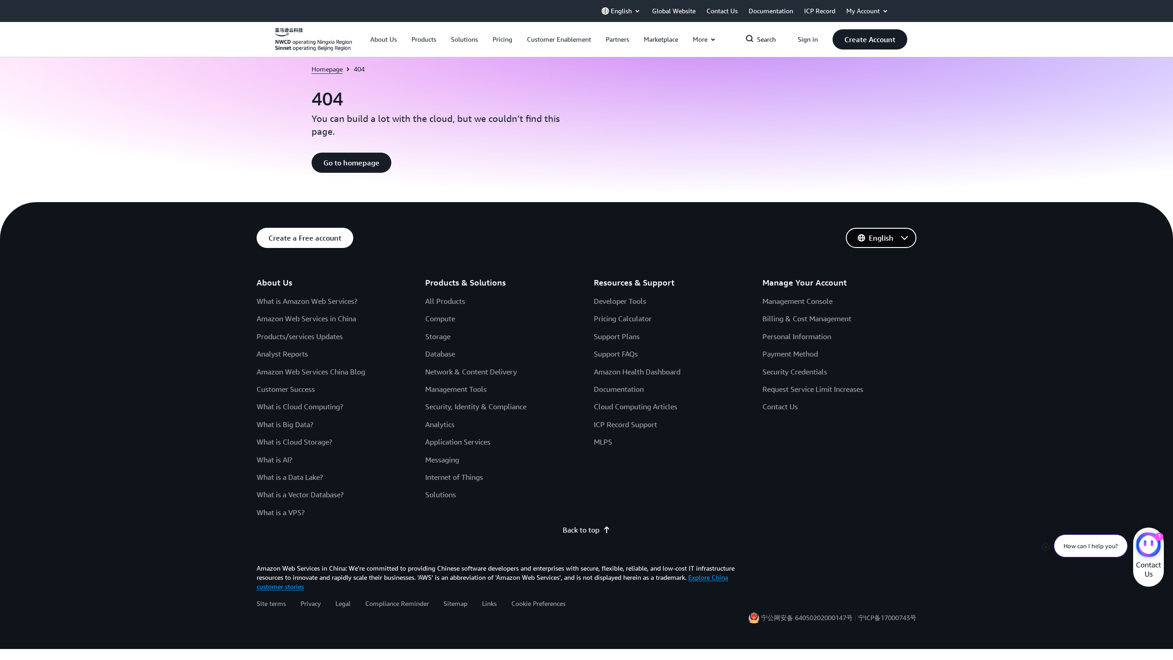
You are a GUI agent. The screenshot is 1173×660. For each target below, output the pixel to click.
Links (489, 603)
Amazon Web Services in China (306, 318)
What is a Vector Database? (300, 494)
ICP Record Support (625, 424)
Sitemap (455, 603)
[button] (383, 39)
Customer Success (286, 389)
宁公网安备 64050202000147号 (807, 618)
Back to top (581, 529)
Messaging (442, 459)
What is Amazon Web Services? (307, 301)
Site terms (271, 603)
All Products (445, 301)
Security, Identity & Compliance (475, 406)
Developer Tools (620, 301)
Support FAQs (616, 353)
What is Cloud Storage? (294, 441)
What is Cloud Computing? (300, 406)
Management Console (797, 301)
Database (440, 353)
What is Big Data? (285, 424)
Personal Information (796, 336)
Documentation (619, 389)
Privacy (311, 603)
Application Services (457, 441)
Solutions (440, 494)
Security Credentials (794, 371)
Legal (343, 603)
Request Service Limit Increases (812, 389)
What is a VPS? (281, 512)
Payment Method (790, 353)
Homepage (327, 69)
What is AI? (274, 459)
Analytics (440, 424)
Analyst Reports (282, 353)
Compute (440, 318)
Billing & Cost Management (806, 318)
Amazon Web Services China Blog (311, 371)
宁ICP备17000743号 (887, 618)
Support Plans (617, 336)
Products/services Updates (300, 336)
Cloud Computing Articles (635, 406)
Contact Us (780, 406)
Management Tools (456, 389)
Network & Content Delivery (471, 371)
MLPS (603, 441)
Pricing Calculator (623, 318)
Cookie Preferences (538, 603)
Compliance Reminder (397, 603)
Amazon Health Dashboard (637, 371)
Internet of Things (454, 477)
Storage (437, 336)
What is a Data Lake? (290, 477)
